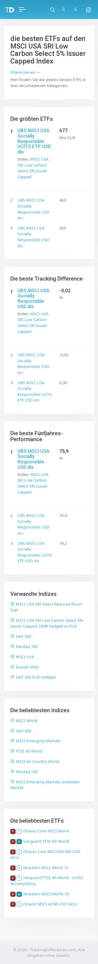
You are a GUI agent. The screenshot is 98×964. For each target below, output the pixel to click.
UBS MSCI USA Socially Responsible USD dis (33, 298)
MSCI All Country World (37, 761)
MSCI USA (25, 656)
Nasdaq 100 (27, 646)
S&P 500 (23, 636)
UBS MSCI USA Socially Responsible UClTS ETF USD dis (34, 141)
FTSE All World (29, 751)
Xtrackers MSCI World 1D (46, 893)
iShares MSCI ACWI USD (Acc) (50, 903)
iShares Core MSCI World (46, 830)
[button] (52, 9)
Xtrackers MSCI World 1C (46, 867)
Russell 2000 (27, 667)
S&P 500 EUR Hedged (36, 677)
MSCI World (27, 720)
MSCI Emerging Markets (38, 740)
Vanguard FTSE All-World (46, 841)
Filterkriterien (23, 72)
